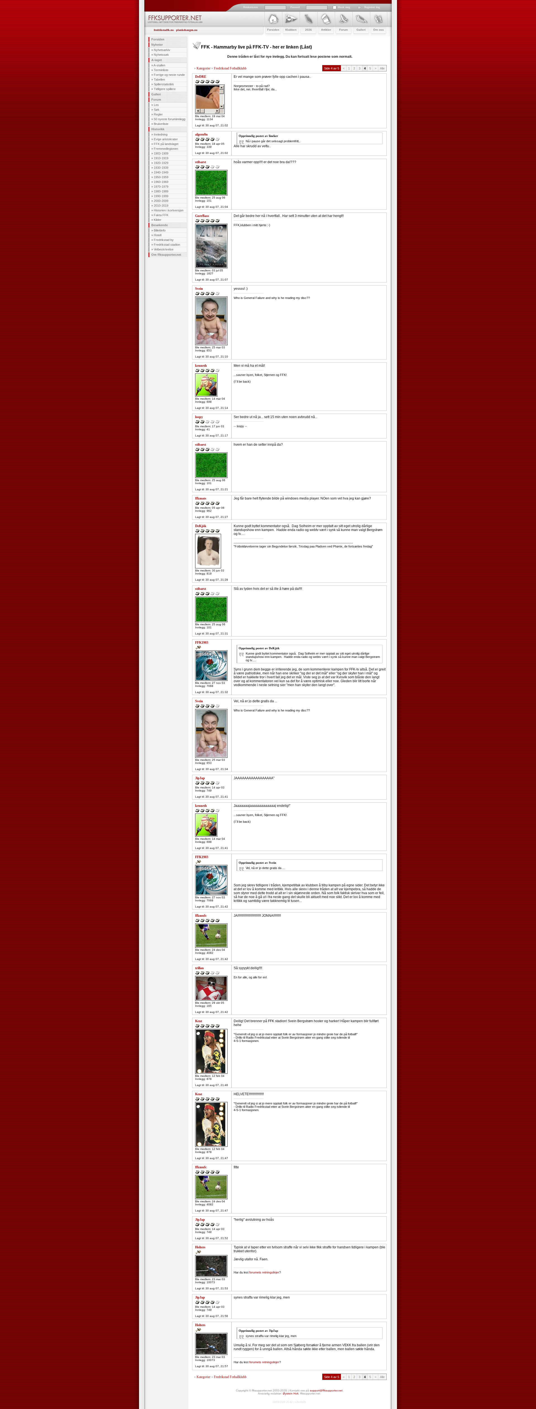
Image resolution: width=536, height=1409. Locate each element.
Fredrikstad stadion (167, 244)
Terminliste (161, 70)
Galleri (156, 94)
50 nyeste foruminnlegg (169, 119)
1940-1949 (161, 172)
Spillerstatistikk (164, 84)
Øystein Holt (290, 1393)
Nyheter (157, 44)
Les (156, 105)
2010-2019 (161, 205)
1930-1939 (161, 167)
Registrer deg (372, 7)
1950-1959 (161, 177)
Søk (156, 109)
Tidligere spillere (165, 89)
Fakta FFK (161, 215)
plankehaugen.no (186, 30)
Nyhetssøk (161, 54)
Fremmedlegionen (166, 148)
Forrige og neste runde (169, 74)
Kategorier (203, 68)
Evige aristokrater (166, 139)
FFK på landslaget (166, 144)
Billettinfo (160, 230)
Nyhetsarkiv (162, 50)
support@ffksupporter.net (326, 1390)
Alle (382, 68)
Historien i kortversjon (168, 210)
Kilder (157, 219)
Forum (156, 99)
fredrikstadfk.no (164, 30)
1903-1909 (161, 153)
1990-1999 (161, 196)
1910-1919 (161, 158)
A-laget (156, 60)
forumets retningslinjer (264, 1272)
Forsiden (157, 39)
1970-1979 (161, 186)
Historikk (157, 129)
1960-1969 (161, 182)
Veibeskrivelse (163, 249)
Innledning (161, 134)
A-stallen (159, 65)
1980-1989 (161, 191)
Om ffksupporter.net (166, 254)
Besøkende (159, 225)
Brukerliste (161, 124)
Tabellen (159, 79)
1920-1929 (161, 163)
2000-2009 (161, 200)
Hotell (157, 235)
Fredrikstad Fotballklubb (230, 68)
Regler (158, 114)
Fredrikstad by (164, 240)
